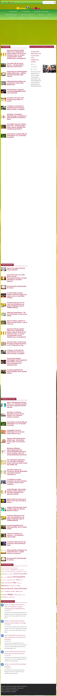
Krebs (18, 580)
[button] (18, 11)
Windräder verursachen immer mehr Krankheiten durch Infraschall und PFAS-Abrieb (15, 637)
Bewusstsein (14, 569)
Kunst (21, 580)
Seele (17, 591)
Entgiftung (24, 571)
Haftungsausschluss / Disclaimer (8, 691)
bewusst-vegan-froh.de (14, 686)
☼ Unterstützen (44, 18)
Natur (18, 585)
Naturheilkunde (7, 588)
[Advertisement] (28, 32)
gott (2, 577)
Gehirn (11, 574)
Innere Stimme (3, 579)
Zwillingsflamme (4, 597)
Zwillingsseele (12, 597)
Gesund (16, 574)
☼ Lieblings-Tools (32, 18)
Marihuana (19, 582)
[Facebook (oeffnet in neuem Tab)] (2, 2)
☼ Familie (49, 14)
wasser (15, 594)
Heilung (9, 577)
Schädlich (13, 591)
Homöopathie (19, 576)
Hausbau (5, 577)
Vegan (10, 594)
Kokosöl (13, 580)
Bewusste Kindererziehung (5, 569)
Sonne (20, 591)
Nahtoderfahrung (12, 585)
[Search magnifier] (54, 2)
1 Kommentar (34, 69)
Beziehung (19, 569)
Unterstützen (20, 688)
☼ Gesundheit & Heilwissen (40, 11)
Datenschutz (15, 690)
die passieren (19, 571)
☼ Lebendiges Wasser (10, 14)
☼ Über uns (11, 18)
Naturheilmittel (20, 588)
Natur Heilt (3, 591)
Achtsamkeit (7, 568)
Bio (22, 569)
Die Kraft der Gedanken (10, 571)
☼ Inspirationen (25, 11)
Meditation (5, 585)
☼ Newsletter (21, 18)
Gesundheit (23, 574)
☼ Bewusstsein (12, 11)
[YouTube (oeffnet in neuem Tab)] (9, 2)
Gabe (8, 573)
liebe (14, 582)
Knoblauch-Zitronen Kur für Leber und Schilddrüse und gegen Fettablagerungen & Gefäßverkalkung (15, 606)
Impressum (8, 690)
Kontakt (2, 690)
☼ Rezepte (40, 14)
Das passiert (3, 571)
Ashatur (33, 64)
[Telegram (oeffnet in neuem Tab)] (5, 2)
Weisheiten (20, 594)
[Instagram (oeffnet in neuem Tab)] (12, 2)
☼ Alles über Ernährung (26, 14)
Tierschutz (4, 594)
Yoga (24, 594)
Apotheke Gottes (14, 568)
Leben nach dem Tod (6, 583)
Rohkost (7, 591)
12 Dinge (3, 568)
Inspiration (9, 580)
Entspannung (4, 574)
